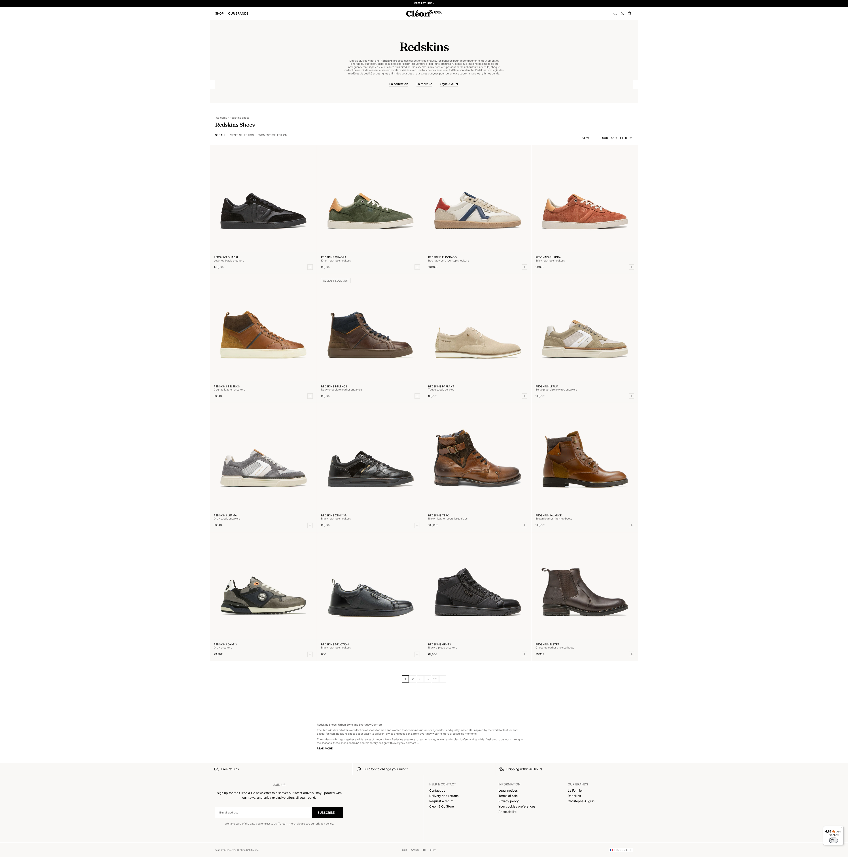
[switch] (833, 840)
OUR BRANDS (238, 13)
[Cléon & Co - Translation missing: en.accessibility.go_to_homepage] (424, 13)
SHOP (219, 13)
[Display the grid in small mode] (596, 138)
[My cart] (629, 13)
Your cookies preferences (516, 806)
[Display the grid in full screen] (592, 138)
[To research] (615, 13)
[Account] (622, 13)
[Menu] (841, 828)
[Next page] (442, 679)
